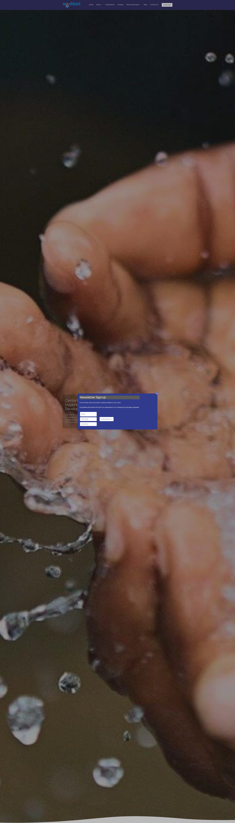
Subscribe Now (106, 419)
